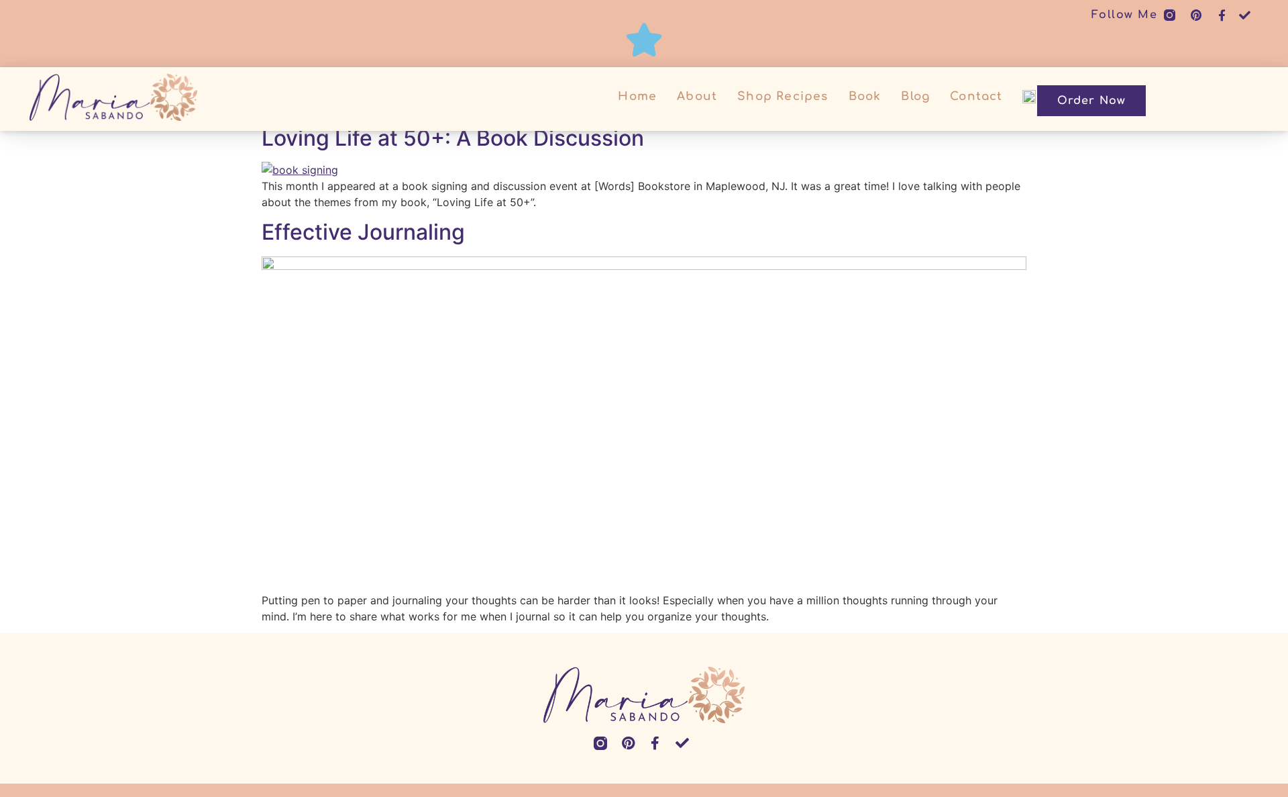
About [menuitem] (697, 96)
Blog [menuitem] (915, 96)
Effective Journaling (363, 232)
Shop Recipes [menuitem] (782, 96)
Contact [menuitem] (976, 96)
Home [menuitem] (637, 96)
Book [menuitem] (865, 96)
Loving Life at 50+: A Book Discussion (453, 138)
